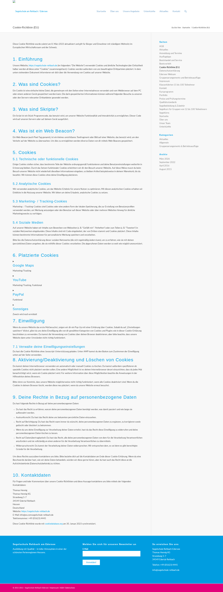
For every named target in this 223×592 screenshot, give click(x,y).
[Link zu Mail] (207, 11)
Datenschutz (70, 588)
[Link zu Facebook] (198, 11)
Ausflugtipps (165, 57)
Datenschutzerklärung (169, 71)
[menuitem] (101, 11)
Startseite (163, 116)
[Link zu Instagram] (202, 11)
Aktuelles (163, 50)
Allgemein (164, 143)
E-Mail (86, 549)
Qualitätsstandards (168, 102)
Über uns (163, 120)
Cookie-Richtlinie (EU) (26, 27)
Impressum (164, 81)
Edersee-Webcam (167, 74)
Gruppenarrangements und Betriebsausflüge (179, 78)
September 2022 (167, 162)
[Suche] (185, 11)
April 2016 (164, 166)
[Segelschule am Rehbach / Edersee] (30, 11)
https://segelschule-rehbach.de (43, 66)
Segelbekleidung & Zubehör (172, 106)
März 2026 (164, 159)
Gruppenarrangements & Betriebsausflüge (179, 146)
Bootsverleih (165, 64)
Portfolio (163, 95)
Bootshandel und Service (170, 60)
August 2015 (165, 169)
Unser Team (164, 123)
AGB (161, 46)
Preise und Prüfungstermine (172, 99)
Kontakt (163, 88)
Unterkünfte (165, 127)
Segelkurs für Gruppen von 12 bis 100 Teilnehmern (183, 109)
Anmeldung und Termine (170, 53)
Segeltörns (164, 113)
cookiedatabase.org (54, 524)
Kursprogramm (166, 92)
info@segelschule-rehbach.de (165, 570)
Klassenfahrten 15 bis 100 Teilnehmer (177, 85)
